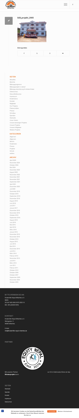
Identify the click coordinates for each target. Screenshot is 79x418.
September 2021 (15, 182)
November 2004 (15, 280)
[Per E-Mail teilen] (62, 53)
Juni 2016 (13, 222)
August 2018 (14, 201)
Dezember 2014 (15, 249)
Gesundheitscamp (15, 94)
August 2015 (14, 241)
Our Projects (14, 106)
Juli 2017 (12, 206)
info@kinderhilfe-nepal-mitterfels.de (16, 331)
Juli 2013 (12, 261)
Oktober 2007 (14, 275)
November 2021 (15, 179)
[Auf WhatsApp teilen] (50, 53)
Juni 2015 (13, 244)
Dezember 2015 (15, 234)
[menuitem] (64, 4)
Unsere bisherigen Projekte (18, 123)
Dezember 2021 (15, 177)
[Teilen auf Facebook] (24, 53)
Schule (12, 151)
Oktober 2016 (14, 215)
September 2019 (15, 196)
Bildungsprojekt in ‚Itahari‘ (18, 87)
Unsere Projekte (15, 125)
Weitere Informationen (65, 411)
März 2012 (13, 263)
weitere (12, 153)
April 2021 (13, 184)
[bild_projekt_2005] (9, 21)
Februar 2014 (14, 256)
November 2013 (15, 258)
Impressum (13, 96)
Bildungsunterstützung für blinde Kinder (22, 89)
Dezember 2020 (15, 186)
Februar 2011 (14, 268)
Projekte (12, 149)
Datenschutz (14, 91)
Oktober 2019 (14, 194)
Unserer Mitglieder (15, 127)
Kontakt (12, 101)
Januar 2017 (14, 208)
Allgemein (13, 137)
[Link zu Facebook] (72, 4)
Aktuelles (13, 80)
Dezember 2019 (15, 191)
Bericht (12, 141)
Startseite (13, 118)
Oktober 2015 (14, 239)
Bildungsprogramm (16, 84)
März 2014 (13, 253)
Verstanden (51, 411)
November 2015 (15, 237)
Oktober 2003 (14, 282)
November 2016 (15, 213)
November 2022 (15, 175)
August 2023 (14, 172)
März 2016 (13, 229)
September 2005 (15, 277)
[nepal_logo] (10, 4)
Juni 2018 (13, 203)
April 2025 (13, 160)
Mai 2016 (13, 225)
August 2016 (14, 220)
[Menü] (64, 4)
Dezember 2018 (15, 198)
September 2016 (15, 217)
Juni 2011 (13, 265)
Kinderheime (14, 99)
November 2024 (15, 163)
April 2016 (13, 227)
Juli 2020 (12, 189)
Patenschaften (14, 108)
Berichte (12, 82)
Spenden (12, 115)
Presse (12, 111)
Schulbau (13, 113)
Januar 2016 (14, 232)
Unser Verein (14, 120)
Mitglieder (13, 103)
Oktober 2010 (14, 270)
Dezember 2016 (15, 210)
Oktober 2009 (14, 272)
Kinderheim (13, 144)
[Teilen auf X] (37, 53)
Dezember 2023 (15, 170)
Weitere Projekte (15, 130)
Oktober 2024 (14, 165)
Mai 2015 (13, 246)
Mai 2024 (13, 167)
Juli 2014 (12, 251)
